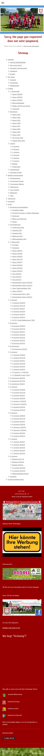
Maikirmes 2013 (17, 236)
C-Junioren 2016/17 (18, 361)
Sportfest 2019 (17, 230)
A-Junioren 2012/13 (18, 317)
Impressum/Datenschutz (16, 479)
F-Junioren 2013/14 (18, 450)
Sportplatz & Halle (16, 172)
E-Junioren (15, 158)
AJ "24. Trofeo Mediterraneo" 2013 (23, 320)
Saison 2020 (16, 117)
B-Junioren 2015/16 (18, 334)
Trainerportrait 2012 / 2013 (21, 294)
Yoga (11, 195)
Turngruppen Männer (17, 184)
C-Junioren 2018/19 (18, 355)
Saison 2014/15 (17, 268)
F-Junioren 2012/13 (18, 453)
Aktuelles (11, 59)
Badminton (13, 193)
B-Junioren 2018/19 (18, 326)
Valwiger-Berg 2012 (18, 140)
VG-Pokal (15, 245)
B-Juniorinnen (14, 346)
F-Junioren (15, 161)
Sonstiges (13, 476)
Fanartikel (11, 201)
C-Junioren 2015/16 (18, 363)
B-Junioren (15, 149)
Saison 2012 (16, 135)
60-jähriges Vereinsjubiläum (19, 207)
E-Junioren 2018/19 (18, 416)
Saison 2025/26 (17, 94)
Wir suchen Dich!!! (16, 65)
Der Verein (11, 77)
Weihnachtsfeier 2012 (19, 239)
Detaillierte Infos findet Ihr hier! (11, 628)
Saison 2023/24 (17, 100)
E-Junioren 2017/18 (18, 418)
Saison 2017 (16, 126)
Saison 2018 (16, 123)
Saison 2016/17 (17, 262)
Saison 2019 (16, 120)
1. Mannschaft (14, 91)
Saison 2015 (16, 132)
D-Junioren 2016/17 (18, 395)
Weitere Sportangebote (15, 175)
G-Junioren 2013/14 (18, 468)
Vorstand (13, 80)
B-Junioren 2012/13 (18, 343)
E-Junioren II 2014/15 (19, 430)
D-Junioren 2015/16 (18, 398)
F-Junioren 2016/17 (18, 442)
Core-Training (14, 190)
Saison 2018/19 (17, 256)
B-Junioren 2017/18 (18, 329)
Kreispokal (15, 248)
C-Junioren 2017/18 (18, 358)
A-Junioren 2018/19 (18, 303)
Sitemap (16, 751)
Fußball (10, 88)
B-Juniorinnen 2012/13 (19, 349)
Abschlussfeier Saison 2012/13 (22, 285)
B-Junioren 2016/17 (18, 332)
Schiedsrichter (14, 169)
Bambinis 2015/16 (18, 462)
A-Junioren (15, 146)
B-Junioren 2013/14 (18, 340)
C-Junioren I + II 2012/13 (20, 372)
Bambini (14, 164)
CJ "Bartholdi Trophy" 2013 (21, 375)
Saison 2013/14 (17, 271)
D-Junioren (15, 155)
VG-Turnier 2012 (17, 138)
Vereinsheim (14, 83)
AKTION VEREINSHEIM (18, 62)
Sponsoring (11, 198)
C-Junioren (15, 152)
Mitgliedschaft (14, 85)
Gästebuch (13, 71)
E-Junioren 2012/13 (18, 436)
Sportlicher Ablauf (18, 210)
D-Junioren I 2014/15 (19, 401)
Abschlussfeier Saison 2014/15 (22, 282)
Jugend (12, 143)
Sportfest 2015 (17, 233)
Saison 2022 (16, 114)
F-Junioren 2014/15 (18, 447)
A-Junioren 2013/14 (18, 314)
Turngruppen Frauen (17, 181)
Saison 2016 (16, 129)
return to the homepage (31, 46)
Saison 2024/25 (17, 97)
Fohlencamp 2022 (18, 227)
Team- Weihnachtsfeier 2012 (21, 288)
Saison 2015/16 (17, 265)
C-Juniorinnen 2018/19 (17, 378)
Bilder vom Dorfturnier (19, 219)
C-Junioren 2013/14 (18, 369)
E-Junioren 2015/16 (18, 424)
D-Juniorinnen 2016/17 (17, 384)
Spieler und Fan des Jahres (21, 106)
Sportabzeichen (15, 178)
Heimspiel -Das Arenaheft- (18, 68)
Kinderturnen (14, 187)
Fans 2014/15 (16, 274)
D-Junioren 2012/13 (18, 410)
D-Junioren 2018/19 (18, 390)
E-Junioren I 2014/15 (19, 427)
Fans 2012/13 (16, 279)
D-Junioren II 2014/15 (19, 404)
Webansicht (38, 753)
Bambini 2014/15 (17, 465)
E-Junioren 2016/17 (18, 421)
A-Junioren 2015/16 (18, 311)
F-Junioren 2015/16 (18, 445)
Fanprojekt (15, 109)
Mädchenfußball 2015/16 (20, 473)
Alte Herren (13, 112)
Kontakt (12, 74)
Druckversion (8, 751)
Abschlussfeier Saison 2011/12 (22, 297)
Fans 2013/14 (16, 277)
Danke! (14, 222)
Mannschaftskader (18, 103)
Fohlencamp (16, 167)
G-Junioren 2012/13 (18, 471)
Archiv (10, 204)
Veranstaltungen (15, 224)
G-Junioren (13, 456)
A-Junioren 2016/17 (18, 308)
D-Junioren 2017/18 (18, 392)
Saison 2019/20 (17, 253)
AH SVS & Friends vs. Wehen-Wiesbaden (25, 213)
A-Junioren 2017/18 (18, 306)
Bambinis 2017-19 (18, 459)
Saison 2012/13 (17, 291)
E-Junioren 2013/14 (18, 433)
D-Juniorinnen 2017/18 (17, 381)
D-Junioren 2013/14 (18, 407)
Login (40, 751)
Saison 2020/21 (17, 251)
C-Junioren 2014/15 (18, 366)
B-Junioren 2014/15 (18, 337)
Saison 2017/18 (17, 259)
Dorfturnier (15, 216)
